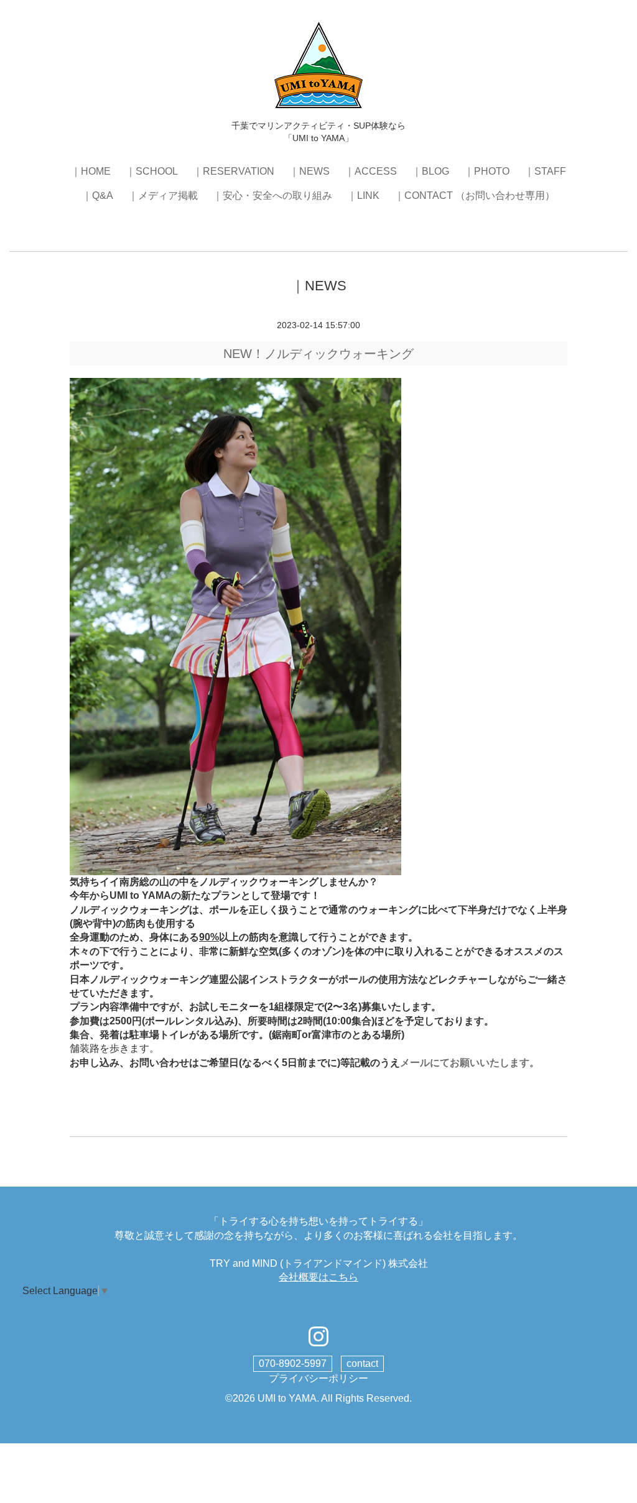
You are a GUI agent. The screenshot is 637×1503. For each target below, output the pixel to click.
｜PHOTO (486, 171)
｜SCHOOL (152, 171)
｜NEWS (309, 171)
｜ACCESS (371, 171)
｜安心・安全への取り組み (272, 195)
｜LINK (363, 195)
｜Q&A (97, 195)
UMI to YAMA (287, 1398)
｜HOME (91, 171)
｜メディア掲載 (163, 195)
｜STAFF (545, 171)
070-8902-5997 (293, 1363)
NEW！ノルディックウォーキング (318, 354)
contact (362, 1363)
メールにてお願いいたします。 (469, 1062)
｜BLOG (430, 171)
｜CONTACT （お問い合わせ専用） (474, 195)
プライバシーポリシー (318, 1378)
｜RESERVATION (233, 171)
